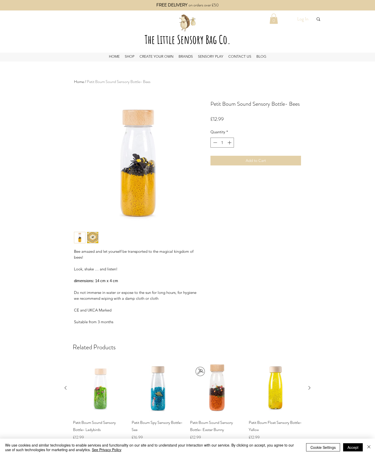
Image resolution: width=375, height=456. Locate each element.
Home (79, 82)
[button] (273, 19)
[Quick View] (100, 388)
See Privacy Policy (106, 449)
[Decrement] (214, 142)
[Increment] (230, 142)
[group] (187, 401)
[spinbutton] (222, 142)
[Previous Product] (65, 388)
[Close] (369, 447)
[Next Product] (309, 388)
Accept (352, 447)
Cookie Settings (323, 447)
